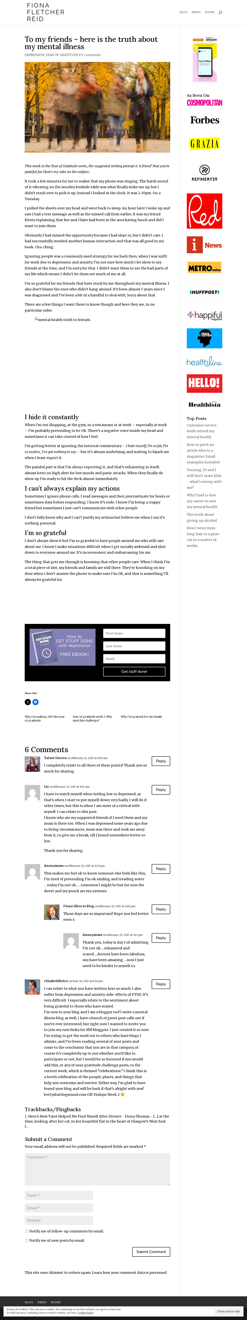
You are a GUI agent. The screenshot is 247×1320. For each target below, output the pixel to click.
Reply (161, 761)
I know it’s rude (100, 502)
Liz (46, 786)
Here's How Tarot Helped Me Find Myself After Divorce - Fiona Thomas (89, 1116)
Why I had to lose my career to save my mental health (202, 501)
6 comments (91, 55)
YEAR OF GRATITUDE (62, 55)
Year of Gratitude (64, 166)
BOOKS (210, 12)
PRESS (196, 12)
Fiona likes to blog (78, 906)
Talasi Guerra (55, 758)
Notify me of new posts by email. (57, 1240)
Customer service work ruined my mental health (202, 431)
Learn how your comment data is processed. (129, 1272)
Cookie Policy (86, 1312)
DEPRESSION (34, 55)
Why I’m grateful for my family (141, 716)
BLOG (183, 12)
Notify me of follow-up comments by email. (66, 1231)
